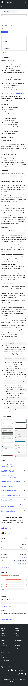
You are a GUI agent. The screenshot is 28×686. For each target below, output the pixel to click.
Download (4, 32)
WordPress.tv (5, 648)
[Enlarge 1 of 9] (11, 420)
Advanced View (5, 567)
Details (5, 37)
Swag (17, 648)
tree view (24, 563)
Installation (6, 45)
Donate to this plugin (6, 619)
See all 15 (24, 557)
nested (19, 560)
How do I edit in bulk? (7, 486)
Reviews (5, 41)
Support (5, 52)
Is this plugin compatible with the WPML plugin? (7, 471)
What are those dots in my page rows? (11, 495)
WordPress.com (6, 652)
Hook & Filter (6, 28)
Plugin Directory (5, 6)
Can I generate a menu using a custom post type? (8, 511)
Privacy (3, 635)
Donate (17, 645)
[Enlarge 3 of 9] (11, 438)
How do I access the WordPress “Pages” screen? (8, 476)
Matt (3, 655)
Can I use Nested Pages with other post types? (7, 465)
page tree (24, 560)
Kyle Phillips (7, 533)
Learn (2, 640)
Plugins (16, 633)
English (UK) (8, 667)
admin (15, 560)
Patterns (17, 635)
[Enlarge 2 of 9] (11, 429)
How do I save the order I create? (10, 481)
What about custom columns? (9, 490)
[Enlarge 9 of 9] (24, 441)
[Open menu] (25, 2)
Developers (4, 645)
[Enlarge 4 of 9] (11, 446)
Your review (4, 592)
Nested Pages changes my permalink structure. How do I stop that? (11, 505)
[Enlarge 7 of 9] (24, 426)
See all (25, 592)
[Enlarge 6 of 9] (24, 420)
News (2, 630)
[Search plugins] (16, 11)
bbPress (4, 658)
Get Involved (18, 640)
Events (16, 643)
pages (19, 563)
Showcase (17, 628)
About (3, 628)
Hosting (3, 633)
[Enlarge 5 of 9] (11, 454)
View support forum (6, 606)
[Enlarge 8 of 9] (24, 432)
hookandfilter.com (20, 93)
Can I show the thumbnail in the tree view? (8, 500)
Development (6, 48)
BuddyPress (5, 660)
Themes (17, 630)
